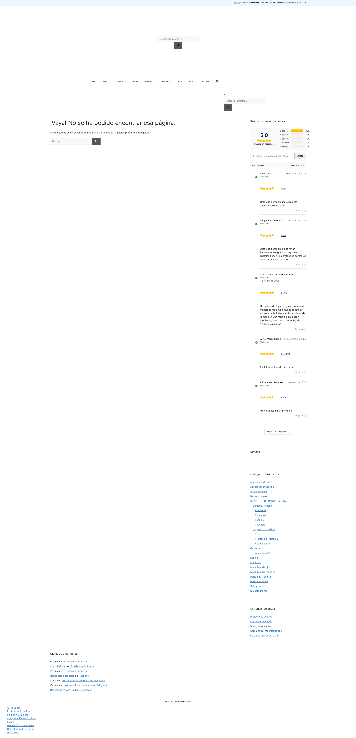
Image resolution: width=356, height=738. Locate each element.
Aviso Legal (13, 707)
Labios (254, 557)
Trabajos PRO (149, 81)
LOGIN (237, 3)
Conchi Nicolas (58, 666)
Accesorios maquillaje (262, 486)
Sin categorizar (258, 591)
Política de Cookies (17, 715)
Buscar (300, 155)
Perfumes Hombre (260, 576)
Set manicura (262, 543)
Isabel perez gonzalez (62, 675)
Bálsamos (260, 515)
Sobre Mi (134, 81)
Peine (258, 534)
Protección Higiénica (266, 538)
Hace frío (84, 675)
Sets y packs (257, 586)
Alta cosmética (258, 491)
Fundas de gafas (262, 553)
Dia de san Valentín (261, 621)
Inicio (93, 81)
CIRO (283, 188)
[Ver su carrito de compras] (217, 81)
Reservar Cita (167, 81)
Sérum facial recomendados (266, 630)
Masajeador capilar (261, 626)
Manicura (255, 562)
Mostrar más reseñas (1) (278, 431)
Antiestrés (260, 510)
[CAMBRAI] (278, 353)
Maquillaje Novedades (262, 572)
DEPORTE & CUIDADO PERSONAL (269, 501)
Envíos (10, 722)
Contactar (192, 81)
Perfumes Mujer (259, 581)
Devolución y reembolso (20, 725)
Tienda (104, 81)
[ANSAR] (278, 397)
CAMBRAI (285, 354)
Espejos (259, 520)
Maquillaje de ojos (260, 567)
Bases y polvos (258, 496)
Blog (180, 81)
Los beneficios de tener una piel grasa (83, 680)
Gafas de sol (257, 548)
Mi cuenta (206, 81)
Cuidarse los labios (81, 690)
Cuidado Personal (263, 505)
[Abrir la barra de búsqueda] (244, 96)
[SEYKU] (278, 292)
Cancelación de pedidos (20, 729)
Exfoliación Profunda (75, 661)
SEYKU (284, 293)
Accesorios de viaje (261, 482)
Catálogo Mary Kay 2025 (264, 635)
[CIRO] (278, 188)
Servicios (120, 81)
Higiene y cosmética (264, 529)
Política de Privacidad (19, 711)
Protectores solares (261, 616)
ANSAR (284, 397)
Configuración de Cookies (21, 718)
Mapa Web (13, 732)
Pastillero (260, 524)
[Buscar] (178, 45)
